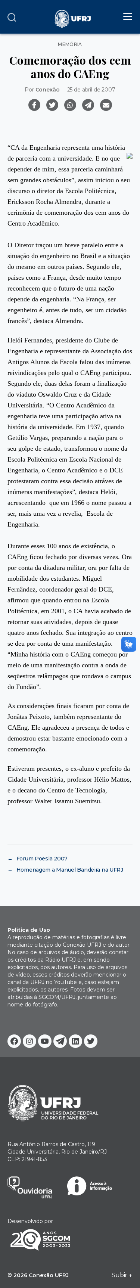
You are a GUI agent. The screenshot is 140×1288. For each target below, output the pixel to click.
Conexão (47, 89)
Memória (70, 44)
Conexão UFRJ (49, 1275)
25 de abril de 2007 (91, 89)
